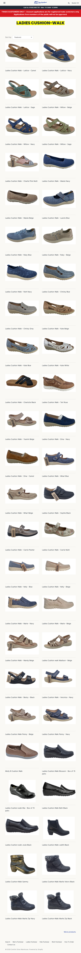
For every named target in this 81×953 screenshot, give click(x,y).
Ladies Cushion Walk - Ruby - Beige (56, 255)
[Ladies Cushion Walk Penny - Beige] (22, 717)
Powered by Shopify (36, 949)
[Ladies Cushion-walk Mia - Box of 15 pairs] (22, 791)
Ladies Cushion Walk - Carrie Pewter (19, 550)
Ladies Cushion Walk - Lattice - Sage (20, 107)
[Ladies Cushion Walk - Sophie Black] (59, 496)
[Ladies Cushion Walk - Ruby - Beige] (59, 238)
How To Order (69, 942)
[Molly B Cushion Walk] (22, 754)
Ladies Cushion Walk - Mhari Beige (19, 513)
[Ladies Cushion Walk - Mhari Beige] (22, 496)
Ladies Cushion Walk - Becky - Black (19, 697)
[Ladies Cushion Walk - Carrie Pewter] (22, 533)
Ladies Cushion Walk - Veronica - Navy (57, 697)
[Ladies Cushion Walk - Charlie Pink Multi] (22, 164)
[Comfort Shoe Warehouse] (40, 2)
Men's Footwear (18, 942)
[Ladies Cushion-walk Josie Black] (22, 828)
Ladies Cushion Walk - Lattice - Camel (20, 70)
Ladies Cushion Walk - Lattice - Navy (57, 70)
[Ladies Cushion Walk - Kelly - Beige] (59, 570)
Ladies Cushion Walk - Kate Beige (55, 329)
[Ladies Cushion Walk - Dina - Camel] (22, 459)
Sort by (8, 37)
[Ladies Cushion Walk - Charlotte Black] (22, 385)
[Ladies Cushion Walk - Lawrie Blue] (59, 201)
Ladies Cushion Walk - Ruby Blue (18, 255)
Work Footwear (57, 942)
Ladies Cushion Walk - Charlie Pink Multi (21, 181)
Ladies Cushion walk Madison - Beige (57, 660)
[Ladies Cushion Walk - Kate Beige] (59, 312)
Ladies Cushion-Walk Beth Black (55, 808)
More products (70, 932)
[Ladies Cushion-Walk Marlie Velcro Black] (59, 865)
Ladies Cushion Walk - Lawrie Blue (56, 218)
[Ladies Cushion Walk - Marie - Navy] (22, 606)
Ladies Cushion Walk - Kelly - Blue (18, 587)
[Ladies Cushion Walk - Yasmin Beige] (22, 422)
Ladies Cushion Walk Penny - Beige (19, 734)
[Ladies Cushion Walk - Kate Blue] (22, 348)
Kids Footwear (44, 942)
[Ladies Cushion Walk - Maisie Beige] (22, 201)
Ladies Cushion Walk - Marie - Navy (19, 623)
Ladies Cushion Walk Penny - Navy (56, 734)
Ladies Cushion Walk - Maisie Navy (56, 181)
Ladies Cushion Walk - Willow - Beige (57, 107)
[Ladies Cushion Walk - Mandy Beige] (22, 643)
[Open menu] (4, 3)
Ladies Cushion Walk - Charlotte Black (20, 402)
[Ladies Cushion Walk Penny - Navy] (59, 717)
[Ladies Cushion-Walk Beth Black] (59, 791)
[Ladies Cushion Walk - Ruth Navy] (22, 275)
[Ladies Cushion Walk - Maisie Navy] (59, 164)
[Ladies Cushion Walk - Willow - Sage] (59, 127)
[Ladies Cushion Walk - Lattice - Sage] (22, 90)
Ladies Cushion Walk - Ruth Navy (18, 292)
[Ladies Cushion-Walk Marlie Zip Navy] (22, 901)
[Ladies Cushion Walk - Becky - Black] (22, 680)
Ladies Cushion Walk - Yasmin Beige (19, 439)
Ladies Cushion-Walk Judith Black (55, 845)
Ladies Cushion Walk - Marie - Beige (56, 623)
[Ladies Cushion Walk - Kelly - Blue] (22, 570)
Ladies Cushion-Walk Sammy (16, 882)
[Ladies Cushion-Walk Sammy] (22, 865)
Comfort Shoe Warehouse (19, 949)
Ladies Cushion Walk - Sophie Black (56, 513)
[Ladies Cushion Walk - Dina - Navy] (59, 422)
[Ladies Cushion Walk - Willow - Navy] (22, 127)
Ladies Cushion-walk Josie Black (18, 845)
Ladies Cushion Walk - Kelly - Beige (56, 587)
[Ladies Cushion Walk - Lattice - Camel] (22, 53)
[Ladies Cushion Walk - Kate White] (59, 348)
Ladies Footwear (31, 942)
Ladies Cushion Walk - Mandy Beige (19, 660)
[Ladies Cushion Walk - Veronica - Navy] (59, 680)
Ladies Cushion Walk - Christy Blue (56, 292)
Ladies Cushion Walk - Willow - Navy (20, 144)
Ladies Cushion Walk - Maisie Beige (19, 218)
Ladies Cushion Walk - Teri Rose (55, 402)
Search (7, 942)
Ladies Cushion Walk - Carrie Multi (56, 550)
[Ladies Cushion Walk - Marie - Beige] (59, 606)
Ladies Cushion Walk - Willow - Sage (56, 144)
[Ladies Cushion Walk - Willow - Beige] (59, 90)
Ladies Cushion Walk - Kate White (55, 365)
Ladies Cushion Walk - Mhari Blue (55, 476)
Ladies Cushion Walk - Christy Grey (19, 329)
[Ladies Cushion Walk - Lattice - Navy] (59, 53)
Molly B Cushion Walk (13, 771)
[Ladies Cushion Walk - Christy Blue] (59, 275)
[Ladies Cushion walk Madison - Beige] (59, 643)
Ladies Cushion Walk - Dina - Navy (56, 439)
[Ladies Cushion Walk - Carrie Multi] (59, 533)
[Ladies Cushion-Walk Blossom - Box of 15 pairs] (59, 754)
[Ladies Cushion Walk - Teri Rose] (59, 385)
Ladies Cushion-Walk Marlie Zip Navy (20, 918)
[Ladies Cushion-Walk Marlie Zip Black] (59, 901)
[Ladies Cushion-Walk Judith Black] (59, 828)
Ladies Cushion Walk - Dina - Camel (19, 476)
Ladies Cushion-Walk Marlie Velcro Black (58, 882)
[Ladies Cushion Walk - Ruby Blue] (22, 238)
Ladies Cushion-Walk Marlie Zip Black (57, 918)
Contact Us (11, 944)
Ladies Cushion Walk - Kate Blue (18, 365)
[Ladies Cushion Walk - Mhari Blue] (59, 459)
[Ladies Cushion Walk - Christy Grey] (22, 312)
